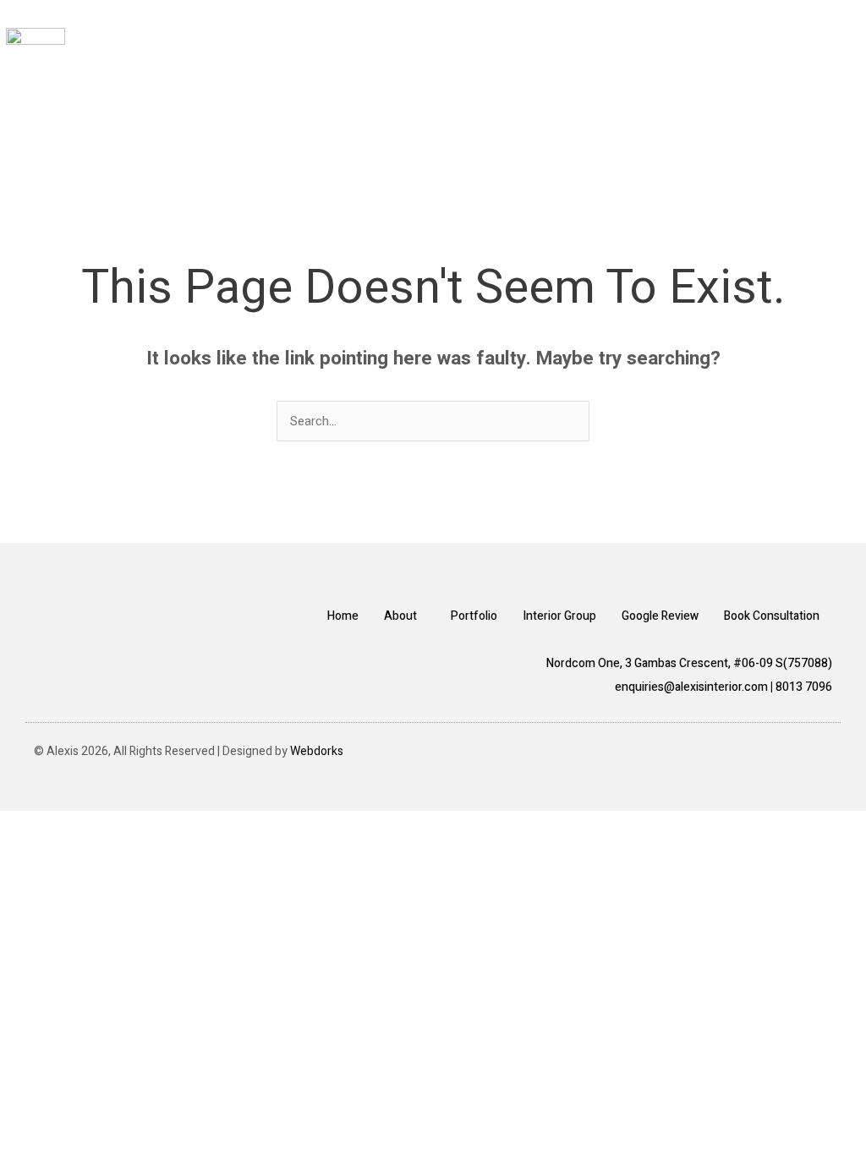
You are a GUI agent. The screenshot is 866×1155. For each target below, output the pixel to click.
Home (343, 616)
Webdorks (316, 751)
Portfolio (474, 616)
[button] (833, 76)
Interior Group (559, 616)
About (400, 616)
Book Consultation (771, 616)
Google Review (660, 616)
